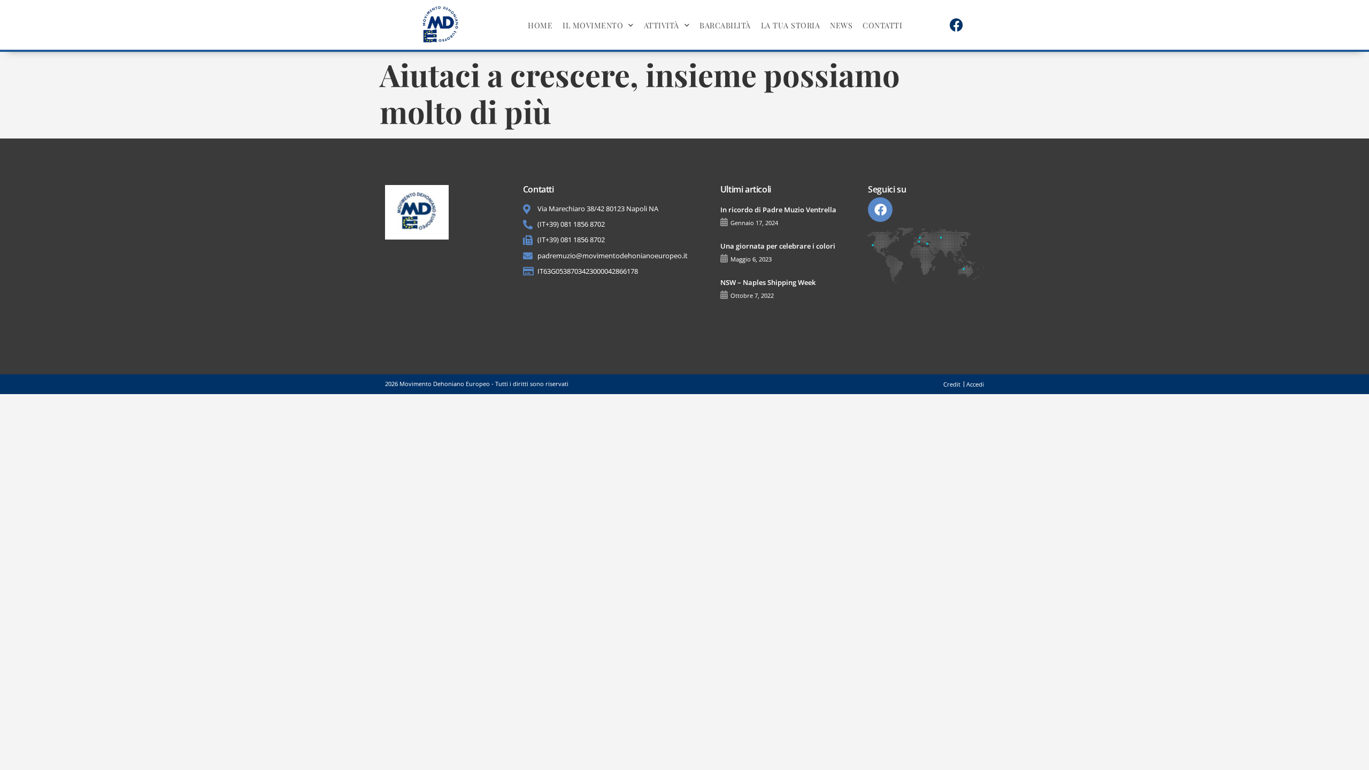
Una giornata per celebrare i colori (777, 246)
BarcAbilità (725, 25)
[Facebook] (956, 25)
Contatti (882, 25)
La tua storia (790, 25)
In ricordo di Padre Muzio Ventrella (778, 209)
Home (540, 25)
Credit (951, 384)
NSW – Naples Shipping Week (768, 282)
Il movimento (593, 25)
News (841, 25)
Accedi (975, 384)
